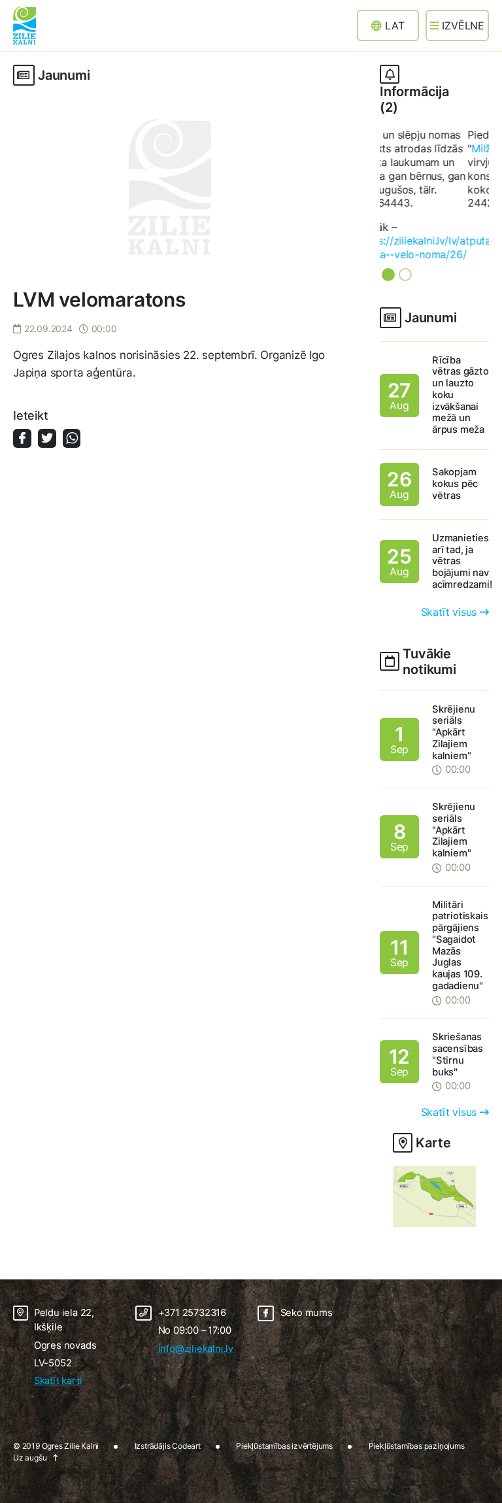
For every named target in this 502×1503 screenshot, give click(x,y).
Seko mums (306, 1262)
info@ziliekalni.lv (195, 1297)
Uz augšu (29, 1406)
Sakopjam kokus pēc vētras (455, 432)
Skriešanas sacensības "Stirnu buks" (457, 1003)
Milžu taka (408, 148)
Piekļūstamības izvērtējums (284, 1395)
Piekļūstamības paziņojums (417, 1395)
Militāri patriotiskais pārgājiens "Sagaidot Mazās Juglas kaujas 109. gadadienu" (460, 893)
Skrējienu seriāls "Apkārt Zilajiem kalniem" (453, 681)
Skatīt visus (449, 560)
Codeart (186, 1395)
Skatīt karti (58, 1330)
